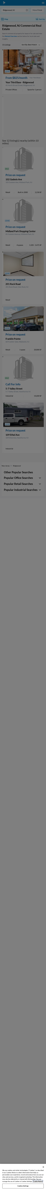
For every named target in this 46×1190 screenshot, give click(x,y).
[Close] (43, 1167)
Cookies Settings (23, 1186)
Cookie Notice (38, 1181)
